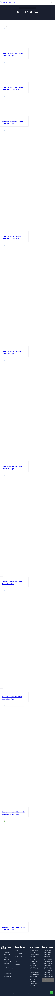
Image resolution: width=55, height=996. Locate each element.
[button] (48, 980)
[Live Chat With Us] (51, 992)
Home (23, 8)
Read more (1, 43)
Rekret (43, 993)
